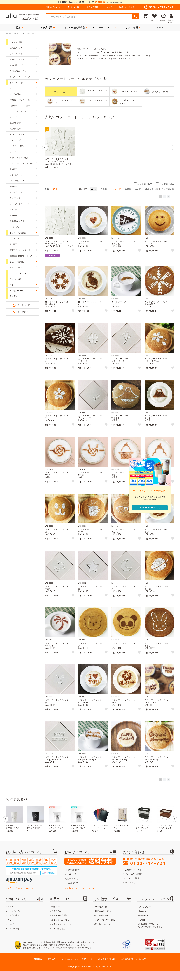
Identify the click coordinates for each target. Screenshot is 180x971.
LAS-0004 (82, 355)
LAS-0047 (82, 697)
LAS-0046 (115, 697)
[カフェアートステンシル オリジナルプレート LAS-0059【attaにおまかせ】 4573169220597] (60, 141)
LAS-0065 (82, 412)
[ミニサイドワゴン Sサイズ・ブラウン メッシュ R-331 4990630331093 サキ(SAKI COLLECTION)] (165, 814)
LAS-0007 (49, 697)
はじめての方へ (53, 7)
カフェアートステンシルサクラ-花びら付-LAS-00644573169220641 (156, 362)
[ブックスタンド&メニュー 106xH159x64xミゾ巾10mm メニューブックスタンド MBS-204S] (122, 814)
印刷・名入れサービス (61, 924)
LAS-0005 (115, 355)
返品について (72, 882)
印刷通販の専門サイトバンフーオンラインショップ (150, 925)
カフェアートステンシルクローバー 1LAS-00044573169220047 (90, 362)
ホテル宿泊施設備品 (74, 27)
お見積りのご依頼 (133, 869)
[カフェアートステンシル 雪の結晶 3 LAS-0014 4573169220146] (159, 281)
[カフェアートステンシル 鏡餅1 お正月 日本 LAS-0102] (126, 452)
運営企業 (52, 959)
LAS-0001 (82, 238)
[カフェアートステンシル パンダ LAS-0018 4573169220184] (126, 622)
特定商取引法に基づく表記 (133, 959)
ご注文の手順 (13, 915)
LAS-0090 (115, 583)
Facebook (143, 915)
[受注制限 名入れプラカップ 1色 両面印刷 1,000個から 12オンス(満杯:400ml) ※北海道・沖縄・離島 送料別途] (57, 814)
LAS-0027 (49, 753)
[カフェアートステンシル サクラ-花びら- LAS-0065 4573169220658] (93, 395)
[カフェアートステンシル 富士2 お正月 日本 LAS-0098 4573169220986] (159, 395)
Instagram (143, 911)
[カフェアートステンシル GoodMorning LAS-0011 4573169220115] (159, 736)
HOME (11, 906)
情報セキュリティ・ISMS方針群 (77, 959)
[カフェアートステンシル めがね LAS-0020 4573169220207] (126, 508)
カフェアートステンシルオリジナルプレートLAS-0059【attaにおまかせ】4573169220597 (59, 164)
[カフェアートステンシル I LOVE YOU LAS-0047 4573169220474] (93, 679)
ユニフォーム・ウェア (61, 919)
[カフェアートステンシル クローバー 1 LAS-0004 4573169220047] (93, 338)
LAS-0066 (49, 412)
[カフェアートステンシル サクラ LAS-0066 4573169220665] (60, 395)
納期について (72, 878)
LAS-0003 (149, 238)
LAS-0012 (115, 238)
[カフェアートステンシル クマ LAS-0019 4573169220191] (93, 622)
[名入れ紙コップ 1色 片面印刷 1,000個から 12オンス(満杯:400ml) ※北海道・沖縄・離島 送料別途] (14, 814)
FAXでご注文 (131, 882)
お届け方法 (71, 874)
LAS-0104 (49, 469)
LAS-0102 (115, 469)
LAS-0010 (49, 583)
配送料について (73, 869)
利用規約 (38, 959)
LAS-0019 (82, 640)
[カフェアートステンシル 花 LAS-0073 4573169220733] (60, 338)
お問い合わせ (13, 928)
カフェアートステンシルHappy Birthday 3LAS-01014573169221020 (123, 760)
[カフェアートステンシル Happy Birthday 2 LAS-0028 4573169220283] (93, 736)
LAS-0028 (82, 753)
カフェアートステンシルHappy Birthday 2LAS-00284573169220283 (90, 760)
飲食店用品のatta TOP (13, 34)
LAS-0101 (115, 753)
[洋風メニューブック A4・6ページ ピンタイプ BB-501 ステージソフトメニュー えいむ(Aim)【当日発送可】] (100, 814)
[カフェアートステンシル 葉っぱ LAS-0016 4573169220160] (159, 565)
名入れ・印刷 (131, 27)
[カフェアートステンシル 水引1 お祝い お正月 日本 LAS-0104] (60, 452)
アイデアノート (25, 312)
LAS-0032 (115, 298)
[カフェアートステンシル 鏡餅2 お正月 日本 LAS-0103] (159, 452)
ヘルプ (109, 7)
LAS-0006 (82, 298)
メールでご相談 (132, 878)
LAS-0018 (115, 640)
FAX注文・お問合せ (128, 7)
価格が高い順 (168, 189)
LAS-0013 (49, 298)
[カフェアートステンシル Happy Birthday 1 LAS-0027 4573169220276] (60, 736)
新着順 (128, 189)
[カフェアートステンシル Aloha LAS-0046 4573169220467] (126, 679)
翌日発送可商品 (166, 183)
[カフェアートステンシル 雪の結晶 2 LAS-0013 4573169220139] (60, 281)
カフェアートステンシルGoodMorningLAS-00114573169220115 (156, 760)
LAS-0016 (149, 583)
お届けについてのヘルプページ (80, 888)
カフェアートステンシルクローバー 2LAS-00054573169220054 (123, 362)
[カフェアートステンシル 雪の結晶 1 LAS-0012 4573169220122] (126, 220)
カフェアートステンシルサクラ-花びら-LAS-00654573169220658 (90, 419)
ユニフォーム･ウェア (103, 27)
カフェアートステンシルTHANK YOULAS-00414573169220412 (156, 703)
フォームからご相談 (134, 873)
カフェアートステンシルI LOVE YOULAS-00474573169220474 (90, 703)
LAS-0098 (149, 412)
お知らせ (11, 919)
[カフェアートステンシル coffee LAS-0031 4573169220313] (93, 508)
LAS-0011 (149, 753)
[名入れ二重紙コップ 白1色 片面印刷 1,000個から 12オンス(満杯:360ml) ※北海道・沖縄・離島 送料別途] (35, 814)
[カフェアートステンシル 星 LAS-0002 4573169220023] (93, 565)
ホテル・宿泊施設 (59, 915)
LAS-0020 (115, 526)
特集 (18, 27)
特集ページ (56, 906)
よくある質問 (92, 7)
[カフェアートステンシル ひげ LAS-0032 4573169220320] (126, 281)
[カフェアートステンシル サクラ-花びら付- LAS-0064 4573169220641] (159, 338)
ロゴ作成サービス (103, 915)
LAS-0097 (115, 412)
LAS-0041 (149, 697)
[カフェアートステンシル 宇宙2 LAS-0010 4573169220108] (60, 565)
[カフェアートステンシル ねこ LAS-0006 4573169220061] (93, 281)
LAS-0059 (49, 238)
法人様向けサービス (104, 924)
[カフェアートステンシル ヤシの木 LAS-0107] (60, 622)
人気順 (104, 189)
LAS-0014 (149, 298)
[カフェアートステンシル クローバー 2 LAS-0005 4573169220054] (126, 338)
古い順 (138, 189)
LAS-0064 (149, 355)
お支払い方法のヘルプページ (20, 888)
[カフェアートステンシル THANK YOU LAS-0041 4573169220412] (159, 679)
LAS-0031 (82, 526)
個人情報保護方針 (106, 959)
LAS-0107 (49, 640)
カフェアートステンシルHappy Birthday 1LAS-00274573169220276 (56, 760)
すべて (160, 27)
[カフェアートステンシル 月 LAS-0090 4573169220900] (126, 565)
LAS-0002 (82, 583)
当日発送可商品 (144, 183)
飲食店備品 (46, 27)
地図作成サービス (103, 911)
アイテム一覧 (24, 305)
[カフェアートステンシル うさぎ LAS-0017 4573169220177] (159, 622)
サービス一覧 (73, 7)
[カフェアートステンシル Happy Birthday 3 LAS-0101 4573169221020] (126, 736)
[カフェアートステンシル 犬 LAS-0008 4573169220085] (60, 508)
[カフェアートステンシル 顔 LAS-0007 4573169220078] (60, 679)
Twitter (142, 919)
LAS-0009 (149, 526)
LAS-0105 (82, 469)
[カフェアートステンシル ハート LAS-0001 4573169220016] (93, 220)
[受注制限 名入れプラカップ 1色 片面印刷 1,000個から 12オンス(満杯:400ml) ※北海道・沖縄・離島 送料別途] (79, 814)
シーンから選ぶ (58, 928)
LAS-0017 (149, 640)
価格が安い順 (151, 189)
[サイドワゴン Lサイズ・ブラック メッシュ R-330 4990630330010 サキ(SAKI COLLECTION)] (144, 814)
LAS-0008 (49, 526)
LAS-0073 (49, 355)
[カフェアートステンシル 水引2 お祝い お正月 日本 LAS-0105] (93, 452)
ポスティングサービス (105, 919)
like (73, 251)
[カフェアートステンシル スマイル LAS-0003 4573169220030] (159, 220)
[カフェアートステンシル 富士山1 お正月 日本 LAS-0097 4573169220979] (126, 395)
